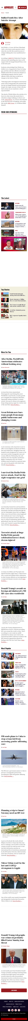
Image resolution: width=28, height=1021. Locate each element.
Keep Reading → (15, 405)
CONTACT (6, 1001)
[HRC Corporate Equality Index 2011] (5, 316)
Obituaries (18, 653)
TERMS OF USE (16, 1006)
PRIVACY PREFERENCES (7, 1006)
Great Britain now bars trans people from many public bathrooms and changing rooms (12, 416)
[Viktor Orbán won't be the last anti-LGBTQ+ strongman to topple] (14, 881)
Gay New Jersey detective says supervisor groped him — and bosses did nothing (20, 235)
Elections (17, 699)
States (17, 671)
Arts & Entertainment (20, 680)
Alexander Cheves (5, 481)
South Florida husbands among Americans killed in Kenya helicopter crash (17, 295)
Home (2, 13)
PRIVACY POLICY (18, 1004)
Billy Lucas (11, 103)
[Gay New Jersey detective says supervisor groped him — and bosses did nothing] (7, 233)
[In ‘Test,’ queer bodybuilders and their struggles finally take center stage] (7, 683)
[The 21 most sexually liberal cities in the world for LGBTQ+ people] (5, 305)
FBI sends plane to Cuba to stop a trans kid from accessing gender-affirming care (14, 740)
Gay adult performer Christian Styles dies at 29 (21, 657)
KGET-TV (11, 58)
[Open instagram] (19, 1010)
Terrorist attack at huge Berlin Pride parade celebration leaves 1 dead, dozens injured (13, 536)
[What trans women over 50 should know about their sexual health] (7, 215)
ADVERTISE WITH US (10, 1004)
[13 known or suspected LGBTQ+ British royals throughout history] (5, 310)
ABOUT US (11, 1001)
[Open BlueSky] (12, 1010)
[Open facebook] (9, 1010)
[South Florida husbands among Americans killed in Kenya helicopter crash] (5, 294)
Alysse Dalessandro (5, 367)
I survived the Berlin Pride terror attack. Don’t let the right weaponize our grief (13, 475)
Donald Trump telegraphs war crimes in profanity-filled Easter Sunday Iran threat (13, 939)
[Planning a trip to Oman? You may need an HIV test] (14, 826)
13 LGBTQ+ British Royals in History (17, 310)
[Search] (16, 7)
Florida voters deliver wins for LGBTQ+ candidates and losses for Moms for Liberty (21, 704)
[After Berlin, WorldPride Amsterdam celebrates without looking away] (14, 377)
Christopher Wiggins (6, 543)
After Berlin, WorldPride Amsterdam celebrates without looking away (12, 361)
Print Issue (18, 662)
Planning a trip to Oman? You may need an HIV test (12, 811)
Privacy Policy (23, 1013)
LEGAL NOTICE (22, 1006)
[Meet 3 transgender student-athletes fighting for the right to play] (7, 665)
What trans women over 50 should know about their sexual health (21, 217)
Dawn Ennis (4, 423)
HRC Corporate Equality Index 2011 (18, 316)
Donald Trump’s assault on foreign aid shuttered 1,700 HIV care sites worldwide (13, 591)
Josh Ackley (4, 871)
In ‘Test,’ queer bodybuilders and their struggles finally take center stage (20, 686)
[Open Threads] (15, 1010)
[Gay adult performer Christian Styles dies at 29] (7, 656)
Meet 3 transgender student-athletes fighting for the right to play (20, 667)
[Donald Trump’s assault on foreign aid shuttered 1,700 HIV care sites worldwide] (14, 606)
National (17, 203)
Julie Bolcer (8, 42)
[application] (14, 244)
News (16, 230)
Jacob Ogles (4, 596)
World (7, 13)
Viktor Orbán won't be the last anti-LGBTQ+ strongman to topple (13, 865)
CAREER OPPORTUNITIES (19, 1001)
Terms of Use (5, 1015)
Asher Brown (8, 99)
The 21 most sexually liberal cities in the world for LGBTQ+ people (18, 306)
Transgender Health (20, 212)
